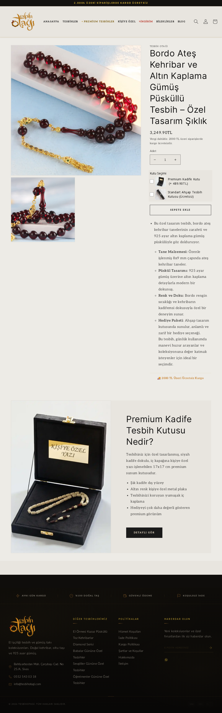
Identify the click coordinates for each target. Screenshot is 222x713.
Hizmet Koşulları (130, 631)
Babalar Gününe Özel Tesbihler (87, 654)
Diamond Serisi (83, 644)
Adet (153, 151)
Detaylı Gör (144, 532)
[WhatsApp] (166, 660)
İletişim (123, 663)
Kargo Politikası (129, 644)
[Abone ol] (210, 647)
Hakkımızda (126, 657)
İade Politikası (128, 638)
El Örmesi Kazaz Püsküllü (90, 631)
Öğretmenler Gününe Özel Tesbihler (91, 680)
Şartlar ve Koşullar (131, 651)
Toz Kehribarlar (83, 638)
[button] (70, 22)
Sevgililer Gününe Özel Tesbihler (88, 667)
